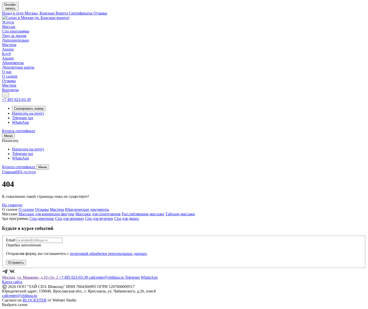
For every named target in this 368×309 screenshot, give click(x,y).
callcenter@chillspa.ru (19, 295)
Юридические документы (87, 209)
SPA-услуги (26, 172)
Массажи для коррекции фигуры (46, 214)
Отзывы (42, 209)
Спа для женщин (69, 218)
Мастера (57, 209)
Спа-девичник (42, 218)
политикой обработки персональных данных (108, 253)
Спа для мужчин (99, 218)
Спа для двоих (126, 218)
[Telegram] (5, 273)
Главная (9, 172)
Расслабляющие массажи (143, 214)
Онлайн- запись (10, 6)
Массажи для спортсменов (98, 214)
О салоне (26, 209)
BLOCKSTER (35, 300)
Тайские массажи (180, 214)
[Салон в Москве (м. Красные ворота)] (35, 18)
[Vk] (12, 273)
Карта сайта (12, 282)
